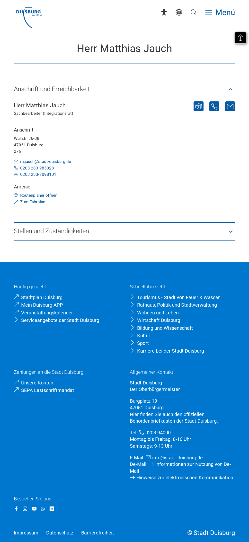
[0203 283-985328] (214, 106)
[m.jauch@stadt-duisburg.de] (230, 106)
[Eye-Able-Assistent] (164, 12)
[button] (124, 89)
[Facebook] (16, 508)
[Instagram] (25, 508)
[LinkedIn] (51, 508)
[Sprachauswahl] (179, 12)
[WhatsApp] (42, 508)
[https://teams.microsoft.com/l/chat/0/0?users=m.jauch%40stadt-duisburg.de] (199, 106)
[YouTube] (34, 508)
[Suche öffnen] (193, 12)
